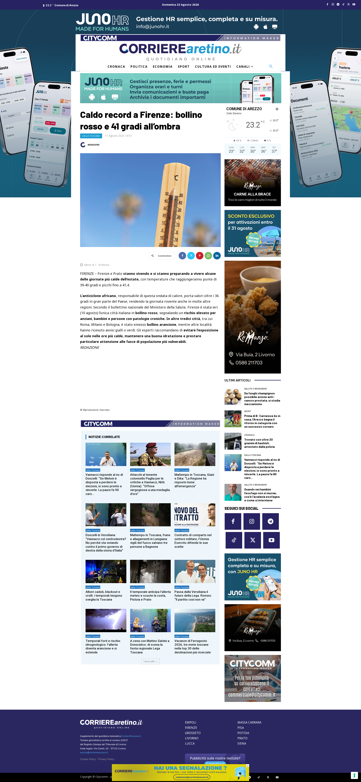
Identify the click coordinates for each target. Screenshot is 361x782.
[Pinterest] (199, 255)
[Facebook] (327, 4)
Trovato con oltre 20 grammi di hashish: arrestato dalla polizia (259, 443)
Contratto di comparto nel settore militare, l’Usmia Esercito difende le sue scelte (193, 540)
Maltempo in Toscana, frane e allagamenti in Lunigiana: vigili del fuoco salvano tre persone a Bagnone (150, 540)
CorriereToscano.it (131, 736)
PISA (240, 728)
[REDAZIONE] (83, 145)
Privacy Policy (106, 759)
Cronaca (249, 435)
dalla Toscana (91, 136)
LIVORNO (191, 738)
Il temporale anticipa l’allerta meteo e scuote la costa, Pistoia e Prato (150, 595)
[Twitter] (348, 4)
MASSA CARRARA (249, 722)
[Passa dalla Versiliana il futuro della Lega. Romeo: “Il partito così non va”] (194, 571)
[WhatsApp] (208, 255)
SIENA (241, 743)
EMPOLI (190, 722)
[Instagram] (332, 4)
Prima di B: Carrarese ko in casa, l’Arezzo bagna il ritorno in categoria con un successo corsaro (262, 421)
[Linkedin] (217, 255)
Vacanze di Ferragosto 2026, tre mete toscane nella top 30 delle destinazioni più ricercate (192, 646)
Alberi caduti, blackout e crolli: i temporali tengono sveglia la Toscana (104, 595)
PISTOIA (243, 733)
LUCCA (190, 743)
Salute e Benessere (255, 389)
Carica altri (149, 661)
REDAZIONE (93, 144)
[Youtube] (353, 4)
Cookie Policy (88, 759)
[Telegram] (338, 4)
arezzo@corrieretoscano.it (94, 752)
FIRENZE (191, 728)
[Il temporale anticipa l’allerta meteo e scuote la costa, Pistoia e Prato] (150, 571)
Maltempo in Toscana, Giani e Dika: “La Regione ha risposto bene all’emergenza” (194, 480)
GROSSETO (193, 733)
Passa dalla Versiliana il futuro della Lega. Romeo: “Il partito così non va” (193, 595)
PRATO (242, 738)
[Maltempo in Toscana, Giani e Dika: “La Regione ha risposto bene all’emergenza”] (194, 454)
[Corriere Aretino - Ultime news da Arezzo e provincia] (180, 52)
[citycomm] (180, 780)
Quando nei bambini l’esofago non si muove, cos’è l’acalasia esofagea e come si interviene (262, 494)
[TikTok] (343, 4)
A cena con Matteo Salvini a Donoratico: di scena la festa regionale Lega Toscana (149, 646)
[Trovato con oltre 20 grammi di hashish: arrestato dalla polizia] (232, 441)
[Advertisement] (150, 381)
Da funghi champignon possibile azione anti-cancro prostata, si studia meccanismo (262, 398)
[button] (270, 66)
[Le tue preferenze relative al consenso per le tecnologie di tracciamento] (354, 775)
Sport (247, 411)
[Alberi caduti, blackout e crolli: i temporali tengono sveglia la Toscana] (106, 571)
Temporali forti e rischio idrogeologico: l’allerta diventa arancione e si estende (103, 646)
